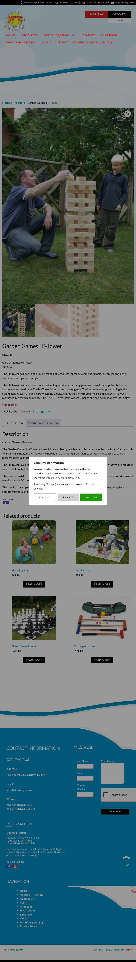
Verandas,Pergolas (59, 35)
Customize (45, 497)
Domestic (89, 35)
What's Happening (20, 42)
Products (29, 35)
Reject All (68, 497)
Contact (62, 42)
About (46, 42)
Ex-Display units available (92, 42)
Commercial (109, 35)
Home (10, 35)
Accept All (91, 497)
